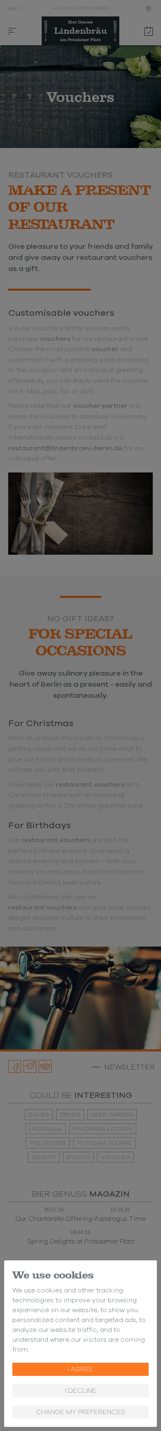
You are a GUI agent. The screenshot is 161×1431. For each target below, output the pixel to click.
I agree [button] (80, 1369)
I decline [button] (80, 1390)
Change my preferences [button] (80, 1412)
